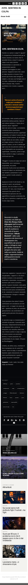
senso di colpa (6, 406)
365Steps (5, 383)
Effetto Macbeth (13, 393)
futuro (11, 397)
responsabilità (14, 402)
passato (17, 397)
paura (22, 397)
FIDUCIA (5, 397)
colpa (13, 388)
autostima (18, 383)
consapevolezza (20, 388)
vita (13, 406)
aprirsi (11, 383)
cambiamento (6, 388)
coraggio (5, 393)
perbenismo (5, 402)
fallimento (22, 393)
